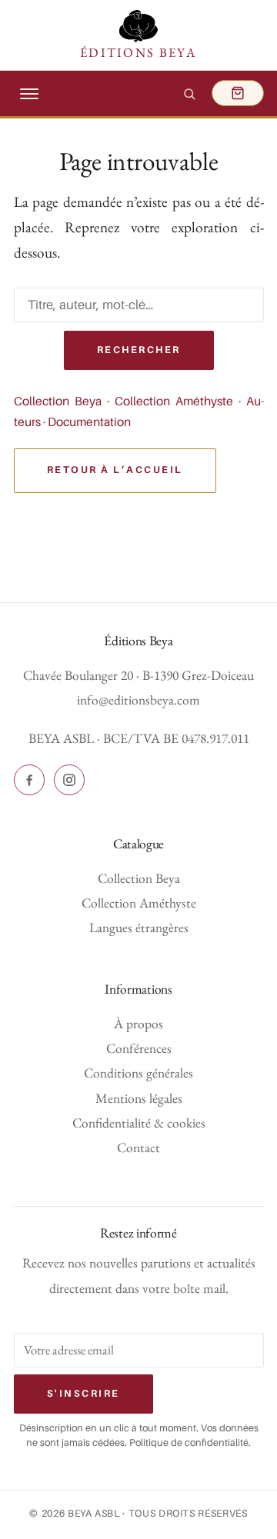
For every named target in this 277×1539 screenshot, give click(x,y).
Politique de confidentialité (189, 1442)
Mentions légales (138, 1098)
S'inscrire (83, 1393)
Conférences (139, 1048)
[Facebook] (29, 780)
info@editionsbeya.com (138, 699)
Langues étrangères (139, 927)
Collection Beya (58, 401)
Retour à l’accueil (115, 470)
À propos (138, 1023)
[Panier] (237, 93)
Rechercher (139, 350)
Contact (138, 1147)
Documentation (89, 422)
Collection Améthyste (174, 401)
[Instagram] (69, 780)
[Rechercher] (189, 93)
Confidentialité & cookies (138, 1122)
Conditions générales (138, 1072)
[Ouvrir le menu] (29, 93)
